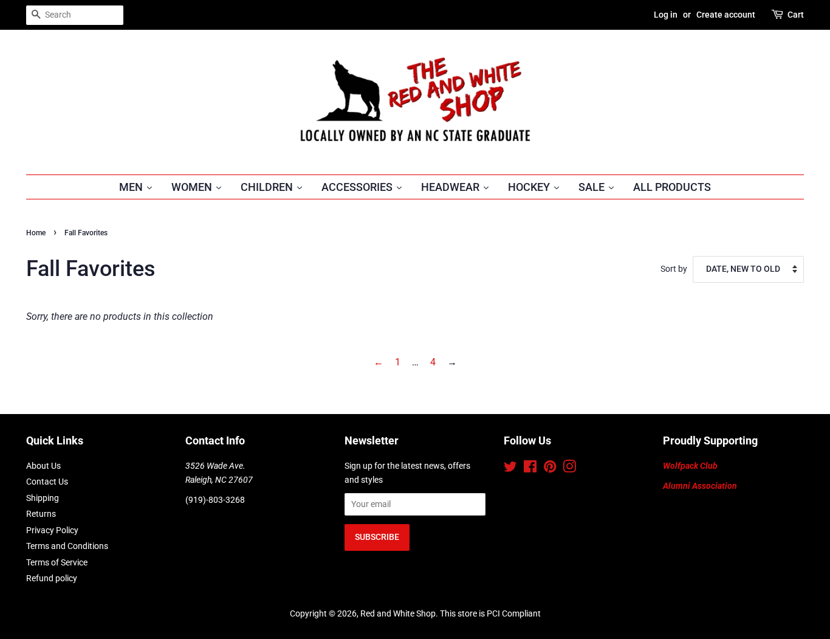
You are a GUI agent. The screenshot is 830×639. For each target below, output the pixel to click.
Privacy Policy (52, 530)
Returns (41, 514)
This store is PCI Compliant (490, 613)
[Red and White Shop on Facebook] (530, 469)
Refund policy (51, 578)
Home (36, 233)
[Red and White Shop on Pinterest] (550, 469)
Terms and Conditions (67, 546)
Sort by (673, 269)
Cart (795, 14)
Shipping (42, 498)
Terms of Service (56, 562)
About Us (43, 466)
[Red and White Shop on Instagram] (569, 469)
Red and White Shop (398, 613)
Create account (725, 14)
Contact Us (47, 481)
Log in (665, 14)
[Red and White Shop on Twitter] (510, 469)
